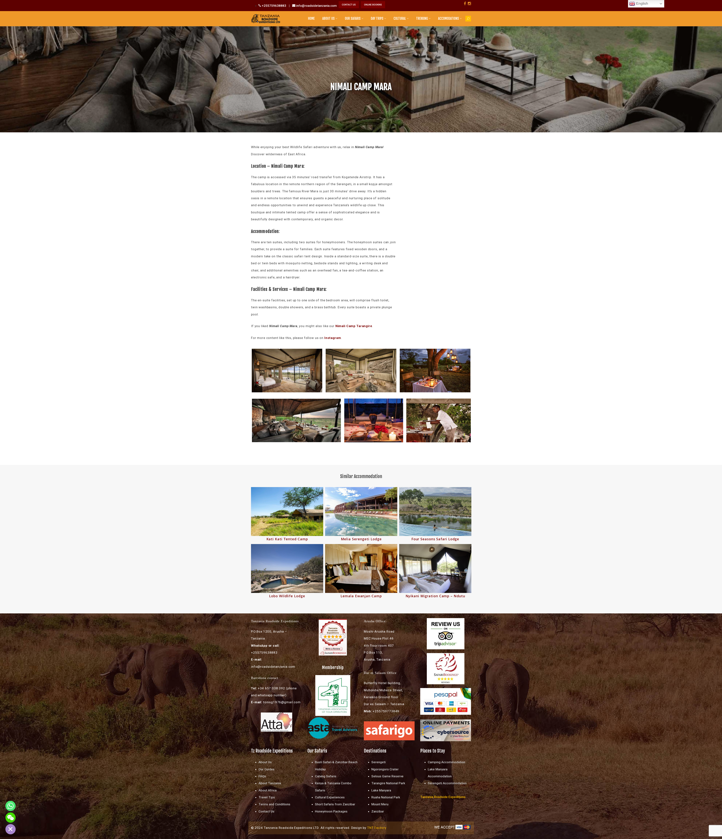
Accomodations (448, 18)
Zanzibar (377, 811)
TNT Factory (376, 828)
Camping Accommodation (446, 762)
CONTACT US (349, 4)
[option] (287, 543)
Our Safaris (353, 18)
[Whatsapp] (10, 806)
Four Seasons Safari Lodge (435, 539)
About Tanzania (270, 783)
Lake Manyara (381, 790)
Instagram (332, 338)
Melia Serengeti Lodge (361, 539)
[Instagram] (469, 3)
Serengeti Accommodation (447, 783)
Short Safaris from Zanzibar (335, 804)
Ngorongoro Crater (385, 769)
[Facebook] (465, 3)
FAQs (262, 776)
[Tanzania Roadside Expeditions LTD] (265, 18)
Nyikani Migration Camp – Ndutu (435, 596)
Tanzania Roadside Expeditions (333, 630)
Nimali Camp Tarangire (353, 326)
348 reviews (332, 640)
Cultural (400, 18)
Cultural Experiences (330, 797)
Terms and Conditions (274, 804)
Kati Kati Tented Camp (287, 539)
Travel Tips (267, 797)
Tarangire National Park (388, 783)
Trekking (422, 18)
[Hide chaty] (10, 829)
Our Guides (267, 769)
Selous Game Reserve (387, 776)
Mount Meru (379, 804)
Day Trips (377, 18)
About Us (328, 18)
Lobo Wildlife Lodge (287, 596)
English (641, 3)
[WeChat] (10, 817)
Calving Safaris (325, 776)
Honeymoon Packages (331, 811)
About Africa (268, 790)
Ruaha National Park (385, 797)
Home (311, 18)
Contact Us (266, 811)
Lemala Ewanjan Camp (361, 596)
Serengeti (378, 762)
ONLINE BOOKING (373, 4)
